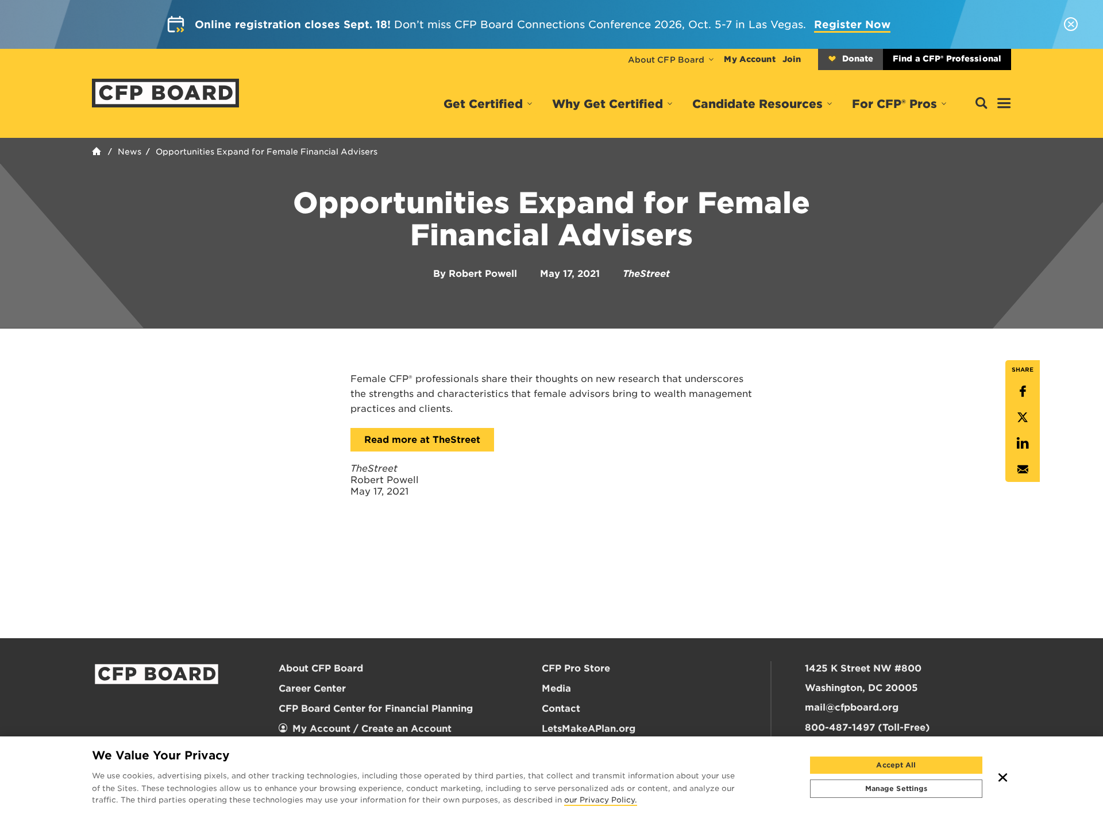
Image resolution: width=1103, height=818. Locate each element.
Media (556, 688)
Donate (857, 58)
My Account (749, 59)
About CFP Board (666, 59)
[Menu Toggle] (1004, 104)
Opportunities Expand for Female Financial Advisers (266, 151)
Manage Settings (896, 788)
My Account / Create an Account (372, 728)
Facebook (1022, 391)
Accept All (896, 765)
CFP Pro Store (576, 668)
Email (1022, 469)
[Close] (1003, 777)
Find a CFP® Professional (947, 58)
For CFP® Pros (894, 104)
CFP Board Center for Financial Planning (376, 708)
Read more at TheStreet (422, 439)
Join (791, 59)
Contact (561, 708)
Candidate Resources (757, 104)
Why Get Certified (607, 104)
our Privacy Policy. (600, 801)
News (129, 151)
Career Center (312, 688)
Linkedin (1022, 443)
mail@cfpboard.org (851, 707)
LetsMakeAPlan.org (588, 728)
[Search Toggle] (981, 103)
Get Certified (483, 104)
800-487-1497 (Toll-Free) (867, 727)
